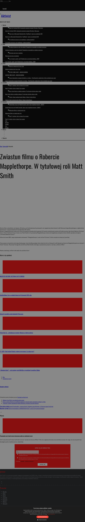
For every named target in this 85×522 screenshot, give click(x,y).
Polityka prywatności (51, 514)
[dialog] (42, 514)
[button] (42, 519)
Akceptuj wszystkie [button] (42, 516)
